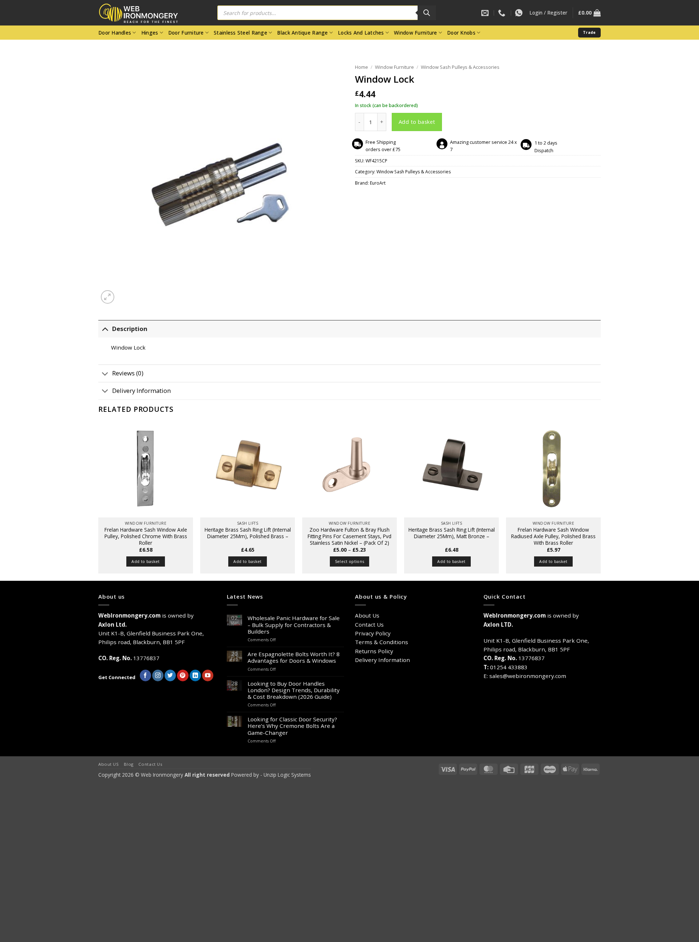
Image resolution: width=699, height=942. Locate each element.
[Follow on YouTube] (207, 675)
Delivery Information (141, 390)
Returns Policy (374, 651)
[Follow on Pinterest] (182, 675)
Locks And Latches (361, 32)
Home (361, 67)
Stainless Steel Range (240, 32)
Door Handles (114, 32)
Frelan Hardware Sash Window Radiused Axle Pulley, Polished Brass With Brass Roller (553, 536)
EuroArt (378, 183)
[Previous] (98, 501)
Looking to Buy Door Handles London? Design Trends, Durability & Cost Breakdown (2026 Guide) (294, 690)
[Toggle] (105, 329)
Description (129, 328)
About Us (367, 615)
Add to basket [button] (145, 561)
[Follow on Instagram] (157, 675)
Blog (129, 764)
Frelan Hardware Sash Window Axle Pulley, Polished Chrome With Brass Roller (145, 536)
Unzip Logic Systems (287, 774)
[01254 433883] (502, 13)
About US (108, 764)
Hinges (149, 32)
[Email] (485, 13)
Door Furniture (186, 32)
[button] (548, 12)
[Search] (427, 12)
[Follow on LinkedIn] (195, 675)
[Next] (600, 501)
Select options (349, 561)
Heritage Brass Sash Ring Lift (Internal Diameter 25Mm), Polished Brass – (248, 533)
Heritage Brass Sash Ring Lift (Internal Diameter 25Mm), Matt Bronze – (451, 533)
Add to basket (417, 121)
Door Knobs (461, 32)
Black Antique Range (302, 32)
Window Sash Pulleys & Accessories (460, 67)
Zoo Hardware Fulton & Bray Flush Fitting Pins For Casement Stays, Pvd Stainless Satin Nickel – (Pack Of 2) (349, 536)
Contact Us (369, 624)
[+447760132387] (519, 13)
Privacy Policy (373, 633)
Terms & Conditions (381, 642)
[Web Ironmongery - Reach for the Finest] (143, 12)
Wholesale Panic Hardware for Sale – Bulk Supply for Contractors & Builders (294, 625)
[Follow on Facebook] (145, 675)
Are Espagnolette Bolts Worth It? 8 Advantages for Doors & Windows (294, 657)
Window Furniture (415, 32)
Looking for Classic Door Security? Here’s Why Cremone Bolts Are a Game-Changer (292, 726)
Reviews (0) (127, 373)
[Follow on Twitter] (170, 675)
